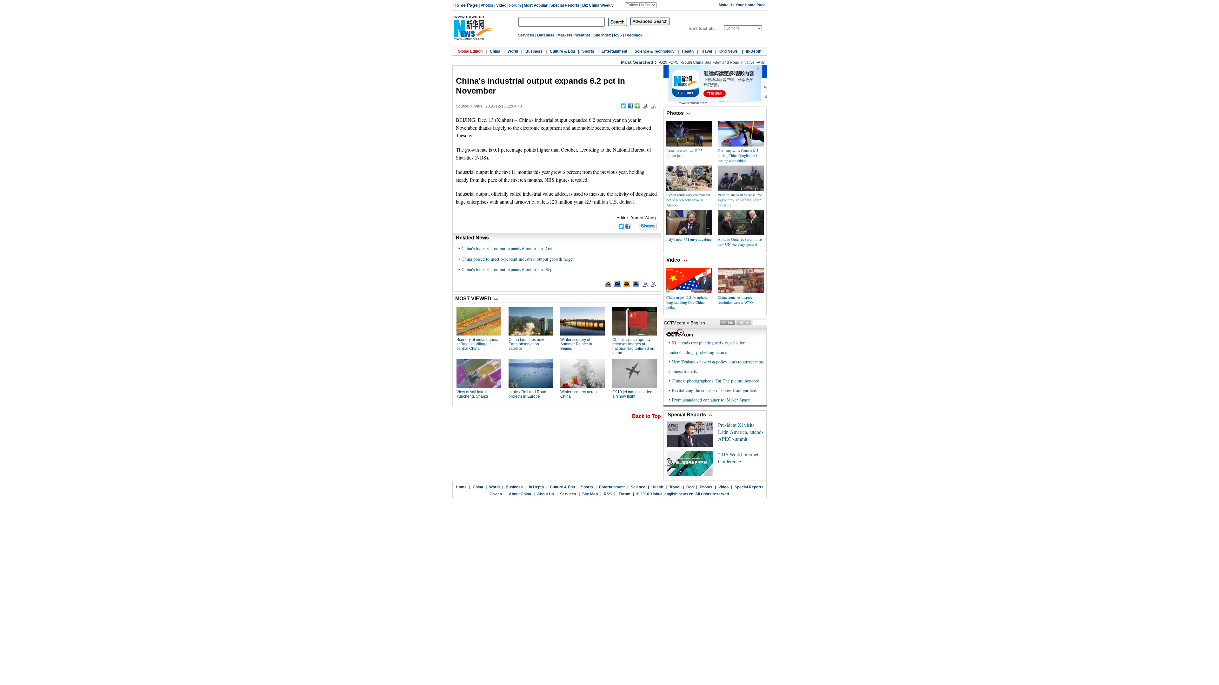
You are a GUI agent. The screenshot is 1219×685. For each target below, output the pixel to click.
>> (688, 113)
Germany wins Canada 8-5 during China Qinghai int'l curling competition (738, 155)
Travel (706, 51)
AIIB (761, 62)
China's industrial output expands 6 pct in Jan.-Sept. (508, 269)
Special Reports (564, 5)
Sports (588, 51)
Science (638, 487)
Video (501, 5)
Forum (515, 5)
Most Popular (536, 5)
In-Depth (753, 51)
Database (546, 35)
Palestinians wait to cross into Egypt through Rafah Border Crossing (740, 199)
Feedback (634, 35)
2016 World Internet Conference (738, 458)
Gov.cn (496, 494)
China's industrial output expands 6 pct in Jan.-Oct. (507, 248)
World (513, 51)
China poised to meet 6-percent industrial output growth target (518, 259)
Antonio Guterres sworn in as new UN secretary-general (740, 242)
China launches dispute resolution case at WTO (735, 300)
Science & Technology (655, 51)
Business (534, 51)
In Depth (536, 487)
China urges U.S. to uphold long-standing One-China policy (687, 302)
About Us (545, 494)
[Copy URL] (636, 283)
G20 (663, 62)
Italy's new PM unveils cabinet (689, 239)
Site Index (602, 35)
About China (520, 494)
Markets (564, 35)
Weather (582, 35)
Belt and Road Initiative (735, 62)
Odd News (729, 51)
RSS (618, 35)
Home (461, 487)
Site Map (590, 494)
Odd (690, 487)
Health (688, 51)
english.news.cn (678, 494)
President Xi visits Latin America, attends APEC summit (740, 431)
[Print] (626, 283)
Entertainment (614, 51)
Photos (487, 5)
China (495, 51)
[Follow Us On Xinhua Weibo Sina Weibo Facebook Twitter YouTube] (640, 5)
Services (526, 35)
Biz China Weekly (598, 5)
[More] (637, 105)
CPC (674, 62)
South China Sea (696, 62)
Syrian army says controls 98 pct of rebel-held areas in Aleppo (688, 199)
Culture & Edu (562, 51)
